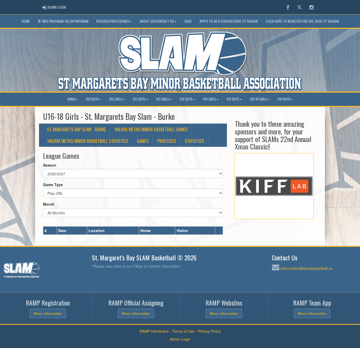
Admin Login (180, 339)
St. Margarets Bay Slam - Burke (76, 129)
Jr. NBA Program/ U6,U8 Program (63, 21)
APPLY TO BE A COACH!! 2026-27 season (229, 21)
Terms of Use (183, 331)
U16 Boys (233, 99)
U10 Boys (92, 99)
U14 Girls (209, 99)
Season (49, 165)
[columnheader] (50, 230)
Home (26, 21)
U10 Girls (115, 99)
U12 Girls (162, 99)
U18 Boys (284, 99)
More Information (47, 313)
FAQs (188, 21)
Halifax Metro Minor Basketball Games (151, 129)
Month (49, 204)
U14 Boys (186, 99)
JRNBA (71, 99)
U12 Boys (139, 99)
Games (143, 141)
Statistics (194, 141)
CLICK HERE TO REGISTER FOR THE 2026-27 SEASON (302, 21)
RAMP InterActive (154, 331)
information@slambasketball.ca (306, 268)
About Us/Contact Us (157, 21)
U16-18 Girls (258, 99)
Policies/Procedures (112, 21)
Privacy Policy (209, 331)
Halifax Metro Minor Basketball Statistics (87, 141)
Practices (166, 141)
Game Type (53, 184)
